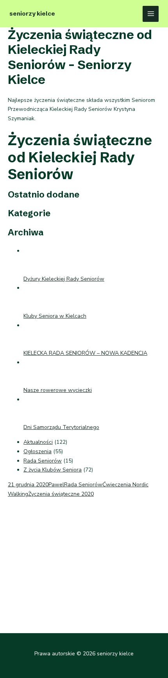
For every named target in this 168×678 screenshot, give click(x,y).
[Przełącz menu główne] (151, 14)
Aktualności (38, 442)
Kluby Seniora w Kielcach (54, 316)
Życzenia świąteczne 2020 (61, 494)
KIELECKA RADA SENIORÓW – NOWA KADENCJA (85, 353)
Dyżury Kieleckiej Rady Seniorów (63, 279)
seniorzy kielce (32, 13)
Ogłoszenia (37, 451)
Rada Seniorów (42, 460)
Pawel (56, 484)
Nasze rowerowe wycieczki (57, 390)
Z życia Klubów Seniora (52, 469)
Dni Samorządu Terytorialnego (61, 427)
